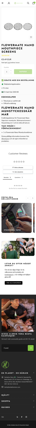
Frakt (8, 62)
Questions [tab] (17, 177)
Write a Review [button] (18, 167)
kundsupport (9, 275)
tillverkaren (5, 139)
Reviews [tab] (6, 177)
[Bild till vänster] (28, 198)
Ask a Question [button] (18, 172)
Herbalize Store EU (15, 425)
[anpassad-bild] (5, 368)
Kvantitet (6, 67)
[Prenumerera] (31, 348)
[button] (2, 3)
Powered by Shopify (24, 425)
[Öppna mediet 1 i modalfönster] (18, 24)
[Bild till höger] (33, 198)
